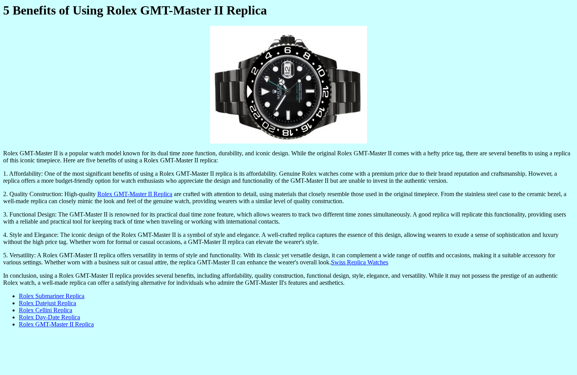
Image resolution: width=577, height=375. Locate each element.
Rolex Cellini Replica (45, 310)
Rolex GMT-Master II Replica (134, 194)
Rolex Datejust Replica (47, 303)
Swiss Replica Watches (359, 262)
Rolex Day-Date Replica (49, 317)
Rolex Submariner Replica (51, 296)
